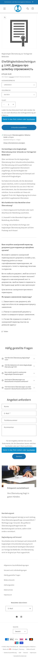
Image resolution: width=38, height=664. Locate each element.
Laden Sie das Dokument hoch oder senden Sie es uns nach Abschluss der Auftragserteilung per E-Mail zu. (19, 112)
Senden (19, 456)
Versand (11, 77)
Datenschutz (8, 590)
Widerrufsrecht (9, 580)
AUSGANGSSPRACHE (8, 80)
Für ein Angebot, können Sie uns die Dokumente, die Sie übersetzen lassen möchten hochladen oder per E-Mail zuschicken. (19, 443)
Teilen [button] (6, 331)
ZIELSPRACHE (6, 90)
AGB (20, 652)
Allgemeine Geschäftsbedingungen (16, 565)
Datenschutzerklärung (10, 652)
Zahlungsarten (9, 585)
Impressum (8, 595)
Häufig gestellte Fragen (12, 575)
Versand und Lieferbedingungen (15, 570)
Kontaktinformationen (20, 656)
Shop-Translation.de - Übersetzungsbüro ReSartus (21, 646)
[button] (4, 8)
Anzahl (4, 100)
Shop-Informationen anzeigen (14, 143)
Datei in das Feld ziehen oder (19, 119)
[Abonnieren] (29, 608)
